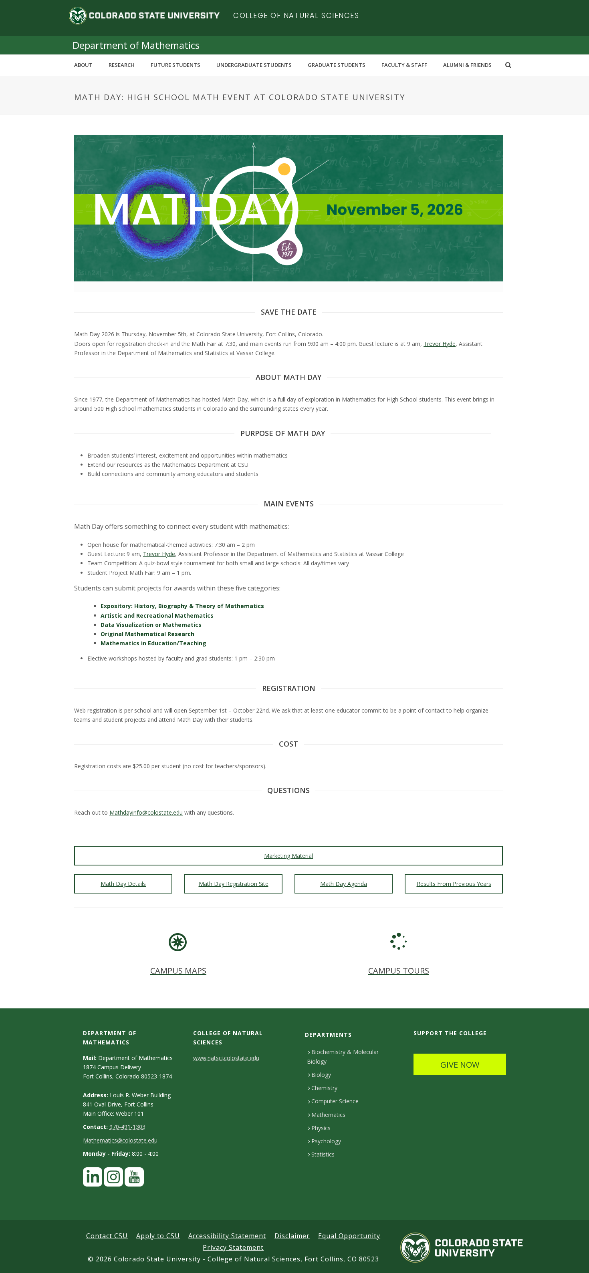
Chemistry (324, 1088)
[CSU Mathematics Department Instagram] (113, 1179)
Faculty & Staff (404, 64)
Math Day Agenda (343, 883)
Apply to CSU (158, 1235)
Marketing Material (288, 855)
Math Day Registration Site (233, 883)
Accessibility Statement (227, 1235)
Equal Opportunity (349, 1235)
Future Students (175, 64)
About (83, 64)
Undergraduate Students (254, 64)
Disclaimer (292, 1235)
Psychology (326, 1141)
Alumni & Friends (467, 64)
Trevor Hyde (440, 343)
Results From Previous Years (454, 883)
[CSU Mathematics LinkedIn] (92, 1179)
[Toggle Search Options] (508, 65)
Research (122, 64)
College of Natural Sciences (296, 15)
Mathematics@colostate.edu (120, 1140)
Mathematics (328, 1114)
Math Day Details (123, 883)
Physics (321, 1128)
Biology (321, 1074)
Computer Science (335, 1101)
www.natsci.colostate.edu (226, 1058)
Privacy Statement (233, 1247)
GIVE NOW (459, 1064)
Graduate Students (336, 64)
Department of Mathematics (136, 45)
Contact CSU (107, 1235)
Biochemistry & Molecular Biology (343, 1056)
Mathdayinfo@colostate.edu (146, 812)
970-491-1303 (127, 1126)
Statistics (323, 1154)
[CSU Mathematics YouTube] (134, 1179)
